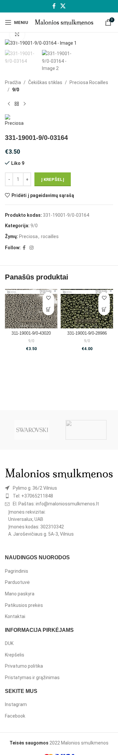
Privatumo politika (24, 666)
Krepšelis (14, 654)
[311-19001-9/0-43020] (31, 308)
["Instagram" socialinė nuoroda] (31, 247)
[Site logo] (64, 22)
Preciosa (28, 236)
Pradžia (13, 82)
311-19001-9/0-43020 (31, 333)
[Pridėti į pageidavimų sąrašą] (48, 298)
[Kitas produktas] (25, 104)
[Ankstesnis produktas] (9, 104)
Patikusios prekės (24, 605)
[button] (48, 309)
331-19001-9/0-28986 (87, 333)
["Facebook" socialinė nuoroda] (54, 6)
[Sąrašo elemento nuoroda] (59, 488)
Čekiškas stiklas (45, 82)
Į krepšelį (52, 179)
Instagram (16, 704)
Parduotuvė (17, 582)
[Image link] (59, 473)
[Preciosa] (86, 429)
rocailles (50, 236)
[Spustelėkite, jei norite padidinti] (17, 34)
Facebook (15, 716)
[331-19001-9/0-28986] (87, 308)
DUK (9, 643)
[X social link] (63, 6)
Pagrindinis (16, 571)
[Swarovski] (32, 429)
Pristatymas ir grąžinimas (32, 677)
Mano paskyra (19, 593)
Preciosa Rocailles (88, 82)
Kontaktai (15, 616)
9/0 (15, 89)
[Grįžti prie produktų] (17, 104)
